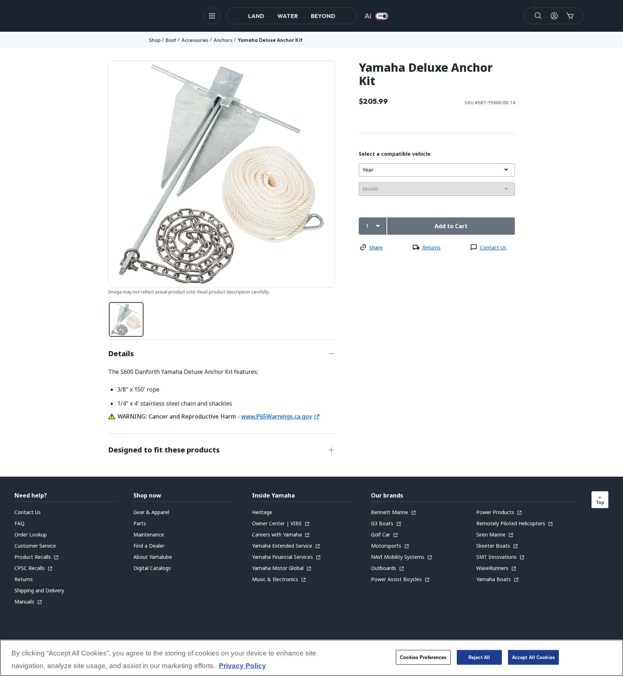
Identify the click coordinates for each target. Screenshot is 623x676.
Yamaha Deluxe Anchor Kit (270, 40)
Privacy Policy (242, 666)
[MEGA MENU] (212, 16)
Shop (154, 40)
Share (376, 247)
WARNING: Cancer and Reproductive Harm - (179, 416)
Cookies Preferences (423, 657)
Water (287, 15)
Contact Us (493, 247)
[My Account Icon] (554, 16)
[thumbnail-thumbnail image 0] (126, 319)
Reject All (479, 657)
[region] (311, 658)
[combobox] (437, 170)
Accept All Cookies (533, 657)
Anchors (223, 40)
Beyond (323, 15)
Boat (170, 40)
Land (256, 15)
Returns (431, 247)
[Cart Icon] (570, 16)
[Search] (538, 16)
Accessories (194, 40)
